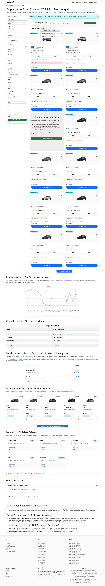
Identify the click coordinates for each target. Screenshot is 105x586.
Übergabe (10, 77)
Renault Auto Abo (42, 560)
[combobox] (17, 47)
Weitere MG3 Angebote (12, 409)
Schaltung (10, 68)
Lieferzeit (10, 82)
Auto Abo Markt (10, 542)
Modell (9, 31)
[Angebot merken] (62, 34)
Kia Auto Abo (41, 549)
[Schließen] (97, 16)
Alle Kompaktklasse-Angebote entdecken (52, 426)
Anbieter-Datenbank (18, 360)
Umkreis (9, 49)
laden (45, 520)
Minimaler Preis (11, 86)
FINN (60, 334)
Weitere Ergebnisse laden (64, 271)
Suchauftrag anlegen (46, 138)
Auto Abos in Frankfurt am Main (77, 554)
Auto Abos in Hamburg (74, 556)
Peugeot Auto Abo (42, 559)
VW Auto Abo (41, 563)
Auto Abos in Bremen (74, 548)
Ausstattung (10, 72)
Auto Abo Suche (52, 576)
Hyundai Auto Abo (42, 548)
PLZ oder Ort (10, 44)
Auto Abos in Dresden (74, 551)
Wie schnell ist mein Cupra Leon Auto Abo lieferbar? (22, 493)
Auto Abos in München (74, 562)
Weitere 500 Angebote (50, 409)
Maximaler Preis (11, 91)
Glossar (8, 543)
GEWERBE (90, 2)
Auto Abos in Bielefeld (74, 543)
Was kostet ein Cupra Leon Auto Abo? (18, 485)
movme (71, 334)
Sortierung (10, 114)
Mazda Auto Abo (42, 551)
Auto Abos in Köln (73, 559)
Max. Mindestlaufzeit (12, 40)
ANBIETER (84, 2)
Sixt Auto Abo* (9, 572)
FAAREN (8, 575)
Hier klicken (11, 473)
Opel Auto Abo (41, 557)
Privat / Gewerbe (11, 21)
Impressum (9, 549)
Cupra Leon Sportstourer (73, 52)
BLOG (95, 2)
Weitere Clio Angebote (87, 409)
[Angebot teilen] (62, 36)
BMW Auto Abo (41, 543)
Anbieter (9, 100)
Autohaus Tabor (65, 334)
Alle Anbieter (9, 576)
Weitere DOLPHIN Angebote (70, 409)
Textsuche (10, 110)
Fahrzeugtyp (10, 54)
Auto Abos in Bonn (73, 546)
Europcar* (8, 573)
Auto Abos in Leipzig (74, 560)
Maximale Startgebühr (12, 96)
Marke (9, 26)
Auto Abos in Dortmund (75, 549)
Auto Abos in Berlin (73, 542)
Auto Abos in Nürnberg (74, 563)
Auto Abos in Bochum (74, 545)
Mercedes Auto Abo (42, 553)
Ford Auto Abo (41, 546)
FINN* (7, 570)
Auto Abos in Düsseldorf (75, 553)
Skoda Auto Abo (41, 562)
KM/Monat (10, 35)
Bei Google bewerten (11, 551)
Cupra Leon (34, 52)
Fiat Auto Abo (41, 545)
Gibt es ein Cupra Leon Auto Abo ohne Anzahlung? (21, 489)
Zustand (9, 58)
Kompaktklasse (51, 509)
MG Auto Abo (41, 554)
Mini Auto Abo (41, 556)
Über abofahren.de (11, 546)
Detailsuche (10, 121)
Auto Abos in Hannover (74, 557)
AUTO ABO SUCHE (76, 2)
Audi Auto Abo (41, 542)
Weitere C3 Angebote (30, 409)
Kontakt (8, 545)
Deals (9, 105)
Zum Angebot (47, 70)
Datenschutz (9, 548)
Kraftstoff (10, 63)
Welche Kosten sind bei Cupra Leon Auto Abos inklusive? (23, 497)
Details (14, 419)
